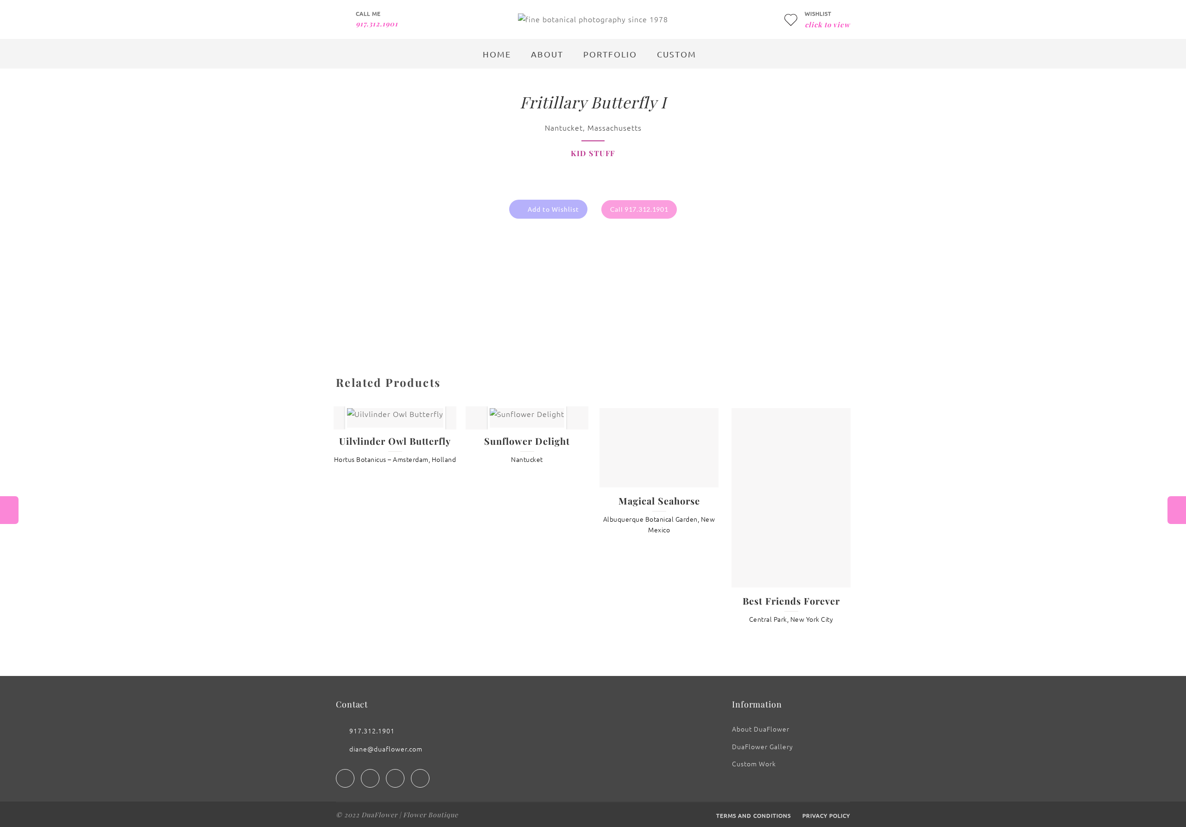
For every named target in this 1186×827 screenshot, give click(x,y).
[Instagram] (370, 776)
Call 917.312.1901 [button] (639, 209)
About (547, 54)
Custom (676, 54)
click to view (827, 24)
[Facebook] (345, 776)
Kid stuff (593, 153)
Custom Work (754, 761)
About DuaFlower (760, 726)
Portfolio (610, 54)
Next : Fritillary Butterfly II (1176, 510)
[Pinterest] (420, 776)
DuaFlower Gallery (762, 744)
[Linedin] (395, 776)
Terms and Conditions (753, 813)
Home (497, 54)
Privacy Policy (826, 813)
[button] (548, 209)
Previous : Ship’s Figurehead (9, 510)
